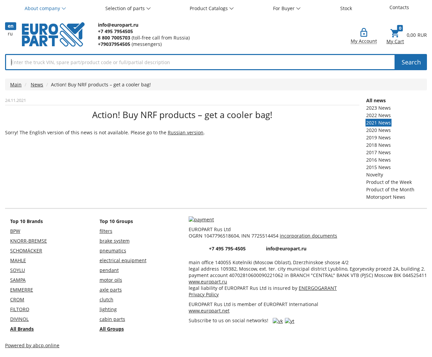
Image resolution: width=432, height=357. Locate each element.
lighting (108, 309)
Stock (346, 8)
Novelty (374, 174)
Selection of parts (125, 8)
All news (376, 100)
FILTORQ (19, 309)
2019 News (378, 137)
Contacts (399, 7)
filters (106, 231)
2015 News (378, 167)
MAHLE (18, 260)
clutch (106, 299)
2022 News (378, 115)
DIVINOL (19, 319)
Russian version (186, 132)
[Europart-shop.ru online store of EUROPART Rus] (53, 42)
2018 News (378, 145)
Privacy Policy (204, 294)
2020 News (378, 130)
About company (43, 8)
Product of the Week (389, 182)
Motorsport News (385, 197)
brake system (115, 241)
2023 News (378, 108)
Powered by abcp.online (32, 345)
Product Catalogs (209, 8)
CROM (17, 299)
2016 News (378, 160)
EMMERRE (21, 289)
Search (411, 62)
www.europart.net (209, 310)
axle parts (111, 289)
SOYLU (17, 270)
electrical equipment (123, 260)
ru (10, 33)
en (11, 26)
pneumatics (113, 250)
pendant (109, 270)
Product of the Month (390, 189)
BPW (15, 231)
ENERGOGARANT (318, 288)
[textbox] (200, 62)
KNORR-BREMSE (28, 241)
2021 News (378, 122)
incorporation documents (308, 235)
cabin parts (112, 319)
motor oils (111, 280)
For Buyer (284, 8)
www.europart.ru (208, 281)
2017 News (378, 152)
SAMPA (18, 280)
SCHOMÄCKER (26, 250)
